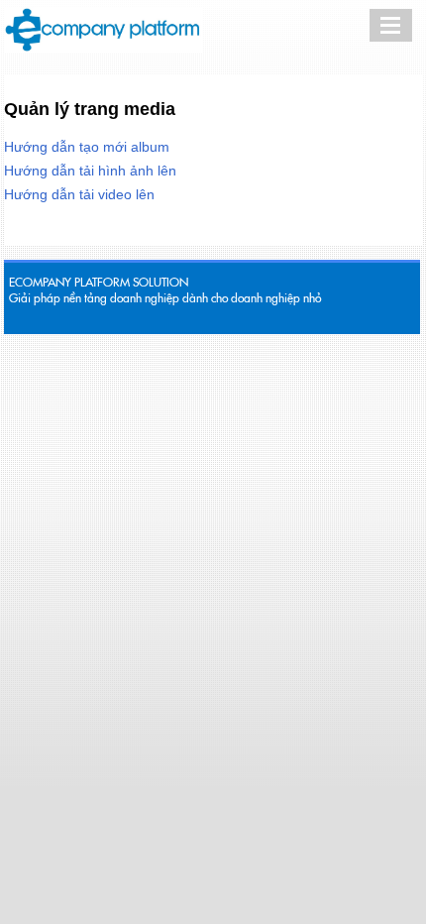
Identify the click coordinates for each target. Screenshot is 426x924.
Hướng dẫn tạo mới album (86, 147)
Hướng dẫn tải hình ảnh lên (90, 170)
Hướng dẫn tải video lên (79, 194)
